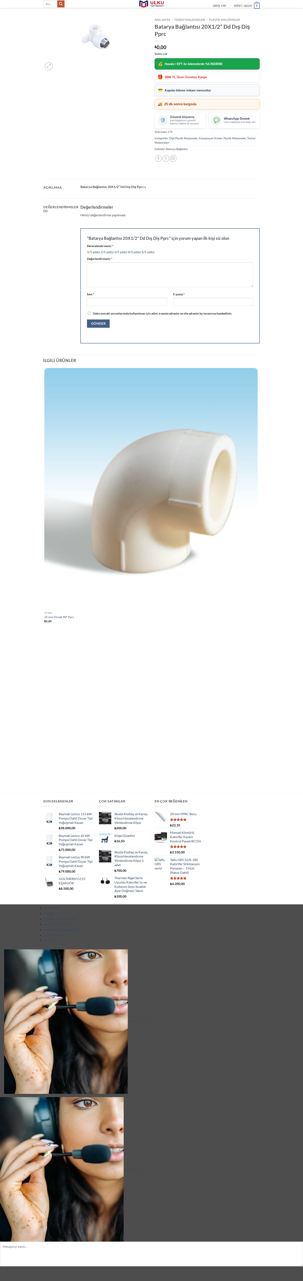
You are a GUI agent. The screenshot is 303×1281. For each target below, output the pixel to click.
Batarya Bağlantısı (177, 149)
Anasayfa (51, 908)
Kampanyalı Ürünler (210, 138)
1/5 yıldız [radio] (93, 252)
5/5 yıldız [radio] (147, 252)
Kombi (48, 913)
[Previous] (45, 785)
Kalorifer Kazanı (58, 924)
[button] (219, 6)
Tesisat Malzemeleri (189, 19)
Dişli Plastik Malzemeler (183, 138)
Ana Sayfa (162, 19)
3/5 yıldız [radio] (120, 252)
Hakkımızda (53, 935)
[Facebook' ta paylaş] (158, 158)
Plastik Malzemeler (224, 19)
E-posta (179, 294)
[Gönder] (60, 3)
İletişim (49, 940)
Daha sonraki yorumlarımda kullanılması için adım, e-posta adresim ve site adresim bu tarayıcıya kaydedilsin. (162, 313)
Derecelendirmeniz (100, 246)
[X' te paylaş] (165, 158)
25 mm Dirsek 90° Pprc (59, 617)
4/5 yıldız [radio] (134, 252)
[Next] (59, 64)
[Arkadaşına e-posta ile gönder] (173, 158)
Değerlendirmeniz (99, 258)
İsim (90, 294)
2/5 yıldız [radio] (107, 252)
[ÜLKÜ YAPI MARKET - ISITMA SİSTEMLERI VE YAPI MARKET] (151, 4)
